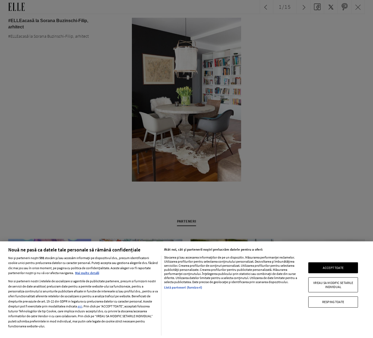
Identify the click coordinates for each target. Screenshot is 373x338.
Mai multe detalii (87, 273)
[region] (186, 289)
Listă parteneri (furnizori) (183, 287)
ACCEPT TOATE (333, 268)
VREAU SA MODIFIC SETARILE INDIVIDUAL (333, 285)
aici (80, 306)
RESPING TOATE (333, 302)
